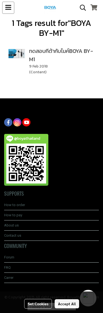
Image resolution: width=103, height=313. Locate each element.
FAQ (7, 267)
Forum (9, 257)
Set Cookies (38, 303)
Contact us (12, 235)
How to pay (13, 215)
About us (11, 225)
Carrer (8, 278)
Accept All (67, 303)
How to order (14, 205)
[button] (81, 8)
